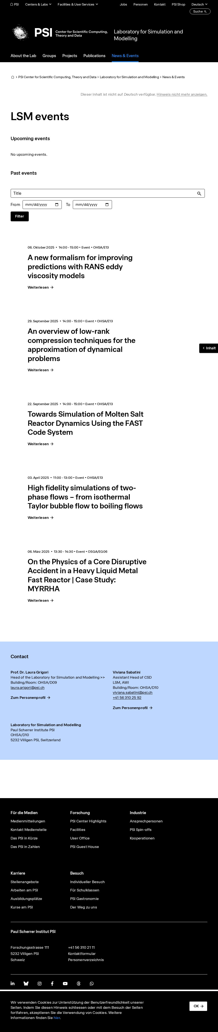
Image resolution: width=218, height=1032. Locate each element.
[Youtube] (65, 983)
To (68, 204)
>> (102, 677)
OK (196, 1006)
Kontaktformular (82, 953)
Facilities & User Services (76, 4)
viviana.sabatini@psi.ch (133, 692)
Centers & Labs (36, 4)
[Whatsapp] (91, 983)
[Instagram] (39, 983)
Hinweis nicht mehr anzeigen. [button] (182, 94)
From (15, 204)
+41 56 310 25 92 (127, 697)
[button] (208, 348)
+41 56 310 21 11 (81, 947)
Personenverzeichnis (86, 960)
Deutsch (198, 4)
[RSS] (78, 983)
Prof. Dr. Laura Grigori (30, 672)
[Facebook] (52, 983)
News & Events (173, 77)
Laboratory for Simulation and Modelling (129, 77)
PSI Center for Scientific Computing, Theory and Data (57, 77)
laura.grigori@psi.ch (27, 687)
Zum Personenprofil (28, 697)
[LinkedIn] (12, 983)
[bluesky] (26, 983)
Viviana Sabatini (126, 672)
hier (57, 1018)
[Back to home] (59, 32)
